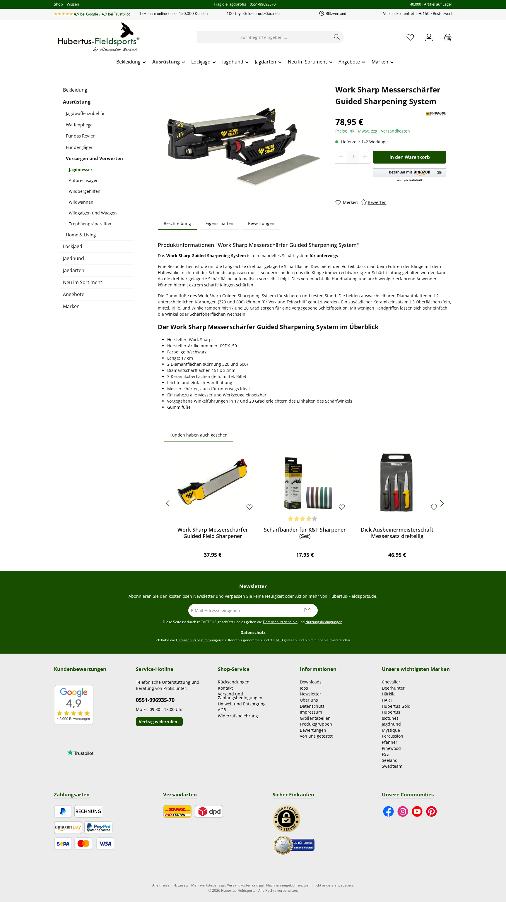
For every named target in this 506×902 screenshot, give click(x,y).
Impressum (311, 712)
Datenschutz (312, 706)
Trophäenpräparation (90, 223)
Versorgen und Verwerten (94, 158)
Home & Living (81, 235)
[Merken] (249, 507)
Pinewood (391, 748)
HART (387, 700)
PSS (385, 754)
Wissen (73, 4)
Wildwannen (81, 202)
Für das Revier (80, 136)
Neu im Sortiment (82, 282)
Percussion (392, 736)
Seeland (390, 760)
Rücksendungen (233, 682)
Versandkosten (239, 885)
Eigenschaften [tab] (219, 223)
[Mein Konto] (429, 37)
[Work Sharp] (436, 114)
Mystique (391, 730)
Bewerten (377, 202)
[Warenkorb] (446, 37)
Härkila (389, 694)
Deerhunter (393, 688)
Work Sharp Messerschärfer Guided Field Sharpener (212, 532)
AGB (279, 640)
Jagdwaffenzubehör (85, 113)
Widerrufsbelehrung (238, 716)
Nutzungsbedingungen (323, 622)
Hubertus (391, 712)
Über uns (309, 700)
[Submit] (307, 610)
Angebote (73, 294)
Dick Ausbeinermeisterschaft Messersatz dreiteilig (397, 532)
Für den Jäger (79, 147)
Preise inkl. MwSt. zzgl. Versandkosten (372, 131)
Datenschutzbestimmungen (198, 640)
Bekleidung (75, 90)
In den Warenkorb (409, 157)
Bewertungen (313, 730)
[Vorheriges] (168, 503)
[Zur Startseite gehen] (98, 37)
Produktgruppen (316, 724)
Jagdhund (73, 258)
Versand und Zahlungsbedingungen (240, 695)
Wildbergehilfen (84, 191)
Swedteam (392, 766)
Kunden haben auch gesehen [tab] (199, 435)
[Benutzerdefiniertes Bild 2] (294, 844)
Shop (58, 4)
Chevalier (391, 682)
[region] (243, 146)
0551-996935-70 (155, 699)
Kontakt (225, 688)
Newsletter (310, 694)
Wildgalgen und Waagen (93, 213)
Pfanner (389, 742)
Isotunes (390, 718)
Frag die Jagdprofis (230, 4)
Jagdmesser (80, 169)
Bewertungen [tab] (261, 223)
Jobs (304, 688)
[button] (409, 175)
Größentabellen (315, 718)
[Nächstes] (441, 503)
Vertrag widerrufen (158, 721)
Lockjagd (72, 246)
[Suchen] (337, 37)
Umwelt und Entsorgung (242, 704)
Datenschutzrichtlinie (280, 622)
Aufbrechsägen (84, 180)
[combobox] (263, 37)
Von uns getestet (316, 736)
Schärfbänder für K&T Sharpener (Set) (305, 532)
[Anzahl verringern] (341, 157)
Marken (71, 306)
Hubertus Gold (396, 706)
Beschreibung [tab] (177, 223)
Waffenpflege (79, 125)
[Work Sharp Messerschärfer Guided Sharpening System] (244, 146)
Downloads (311, 682)
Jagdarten (73, 270)
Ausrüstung (76, 102)
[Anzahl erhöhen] (365, 157)
